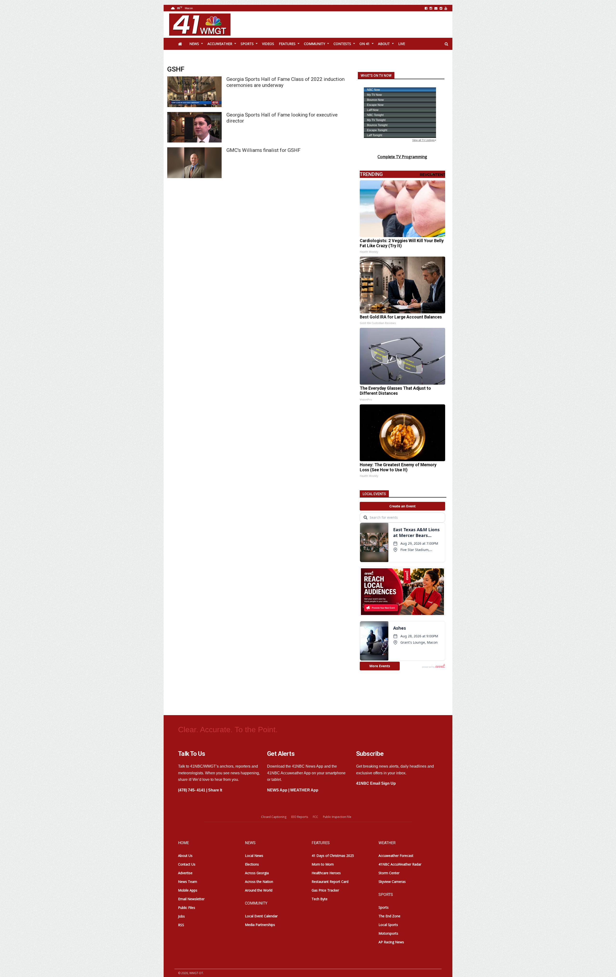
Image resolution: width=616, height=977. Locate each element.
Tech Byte (319, 899)
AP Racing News (391, 942)
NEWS (194, 43)
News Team (187, 881)
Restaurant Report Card (330, 881)
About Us (185, 855)
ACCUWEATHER (219, 43)
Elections (252, 864)
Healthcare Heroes (326, 873)
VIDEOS (268, 43)
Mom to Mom (323, 864)
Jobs (181, 916)
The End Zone (389, 916)
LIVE (401, 43)
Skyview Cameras (392, 881)
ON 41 (364, 43)
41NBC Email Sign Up (376, 783)
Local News (254, 855)
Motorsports (388, 933)
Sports (384, 907)
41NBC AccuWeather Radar (400, 864)
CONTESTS (342, 43)
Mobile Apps (187, 890)
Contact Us (186, 864)
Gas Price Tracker (325, 890)
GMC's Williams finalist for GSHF (263, 150)
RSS (181, 925)
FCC (315, 817)
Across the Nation (259, 881)
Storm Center (389, 873)
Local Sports (388, 924)
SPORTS (247, 43)
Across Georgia (257, 873)
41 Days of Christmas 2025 (333, 855)
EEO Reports (299, 817)
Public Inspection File (337, 817)
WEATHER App (304, 790)
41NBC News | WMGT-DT (200, 24)
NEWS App (277, 790)
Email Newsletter (191, 899)
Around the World (258, 890)
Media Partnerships (260, 924)
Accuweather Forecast (396, 855)
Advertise (185, 873)
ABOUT (384, 43)
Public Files (186, 907)
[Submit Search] (446, 44)
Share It (215, 790)
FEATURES (287, 43)
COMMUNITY (314, 43)
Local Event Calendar (261, 916)
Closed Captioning (273, 817)
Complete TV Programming (402, 156)
